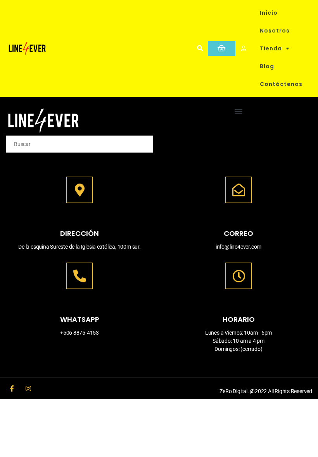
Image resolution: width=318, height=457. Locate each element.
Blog (267, 66)
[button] (200, 48)
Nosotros (275, 30)
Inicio (269, 13)
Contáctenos (281, 84)
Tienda (271, 48)
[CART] (221, 48)
